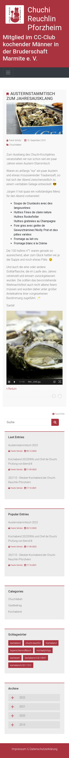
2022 (22, 697)
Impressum (19, 749)
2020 (22, 715)
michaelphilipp (43, 650)
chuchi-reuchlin (33, 643)
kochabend (15, 643)
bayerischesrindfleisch (20, 650)
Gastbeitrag (15, 605)
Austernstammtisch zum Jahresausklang (30, 96)
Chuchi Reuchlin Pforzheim (45, 19)
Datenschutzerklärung (43, 749)
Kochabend (15, 611)
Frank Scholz (15, 140)
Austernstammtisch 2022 (23, 445)
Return (12, 388)
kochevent (15, 658)
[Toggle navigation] (8, 72)
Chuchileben (15, 145)
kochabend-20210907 (35, 658)
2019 (22, 724)
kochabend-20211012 (20, 665)
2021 (22, 706)
